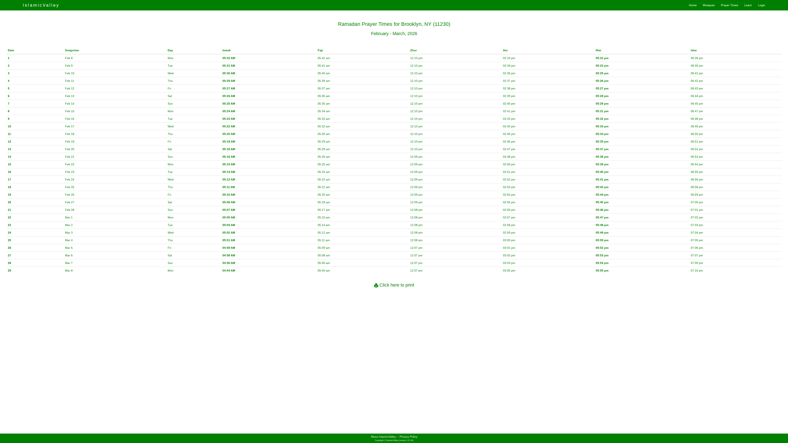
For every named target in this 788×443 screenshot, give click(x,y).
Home (693, 5)
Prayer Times (729, 5)
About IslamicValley (383, 436)
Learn (748, 5)
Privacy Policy (408, 436)
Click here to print (396, 285)
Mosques (709, 5)
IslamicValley (41, 5)
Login (761, 5)
